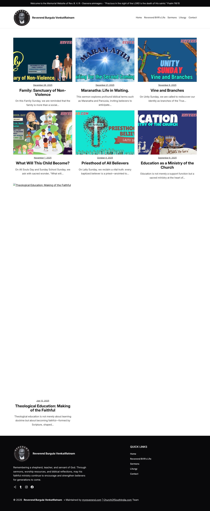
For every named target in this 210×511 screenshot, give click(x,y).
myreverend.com (91, 499)
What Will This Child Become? (43, 163)
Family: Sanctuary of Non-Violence (42, 92)
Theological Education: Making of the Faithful (42, 408)
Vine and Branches (167, 90)
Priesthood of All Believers (105, 163)
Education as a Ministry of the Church (167, 165)
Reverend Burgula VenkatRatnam (53, 17)
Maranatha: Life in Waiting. (105, 90)
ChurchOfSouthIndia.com (117, 499)
